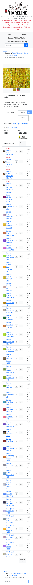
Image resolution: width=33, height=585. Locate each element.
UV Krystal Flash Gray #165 (10, 511)
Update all (22, 144)
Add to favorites (23, 118)
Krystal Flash (13, 55)
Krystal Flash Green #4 (9, 317)
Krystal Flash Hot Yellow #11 (10, 334)
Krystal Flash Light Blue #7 (10, 342)
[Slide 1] (18, 89)
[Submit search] (26, 45)
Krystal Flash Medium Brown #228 (9, 358)
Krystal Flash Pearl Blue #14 (10, 402)
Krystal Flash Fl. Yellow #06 (10, 295)
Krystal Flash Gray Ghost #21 (10, 310)
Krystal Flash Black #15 (10, 206)
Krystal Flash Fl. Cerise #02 (10, 248)
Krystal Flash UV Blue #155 (9, 494)
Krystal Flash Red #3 (9, 441)
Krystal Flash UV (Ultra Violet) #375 (9, 484)
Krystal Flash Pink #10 (9, 417)
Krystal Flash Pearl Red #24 (10, 409)
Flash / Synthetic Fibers (20, 53)
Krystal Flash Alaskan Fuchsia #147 (9, 197)
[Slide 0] (14, 89)
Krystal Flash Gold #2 (10, 303)
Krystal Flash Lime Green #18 (10, 349)
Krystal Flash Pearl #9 (10, 394)
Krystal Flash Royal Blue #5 (10, 448)
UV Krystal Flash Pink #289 (10, 537)
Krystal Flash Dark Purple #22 (10, 240)
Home (5, 51)
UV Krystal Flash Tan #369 (10, 554)
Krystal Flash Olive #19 (10, 378)
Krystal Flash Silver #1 (10, 465)
